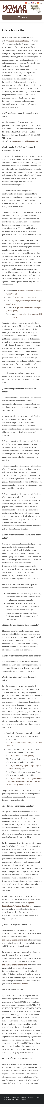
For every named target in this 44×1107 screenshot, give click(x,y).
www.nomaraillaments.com (17, 41)
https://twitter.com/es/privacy (21, 755)
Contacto (31, 1097)
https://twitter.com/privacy (24, 297)
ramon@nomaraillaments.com (25, 141)
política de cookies (20, 983)
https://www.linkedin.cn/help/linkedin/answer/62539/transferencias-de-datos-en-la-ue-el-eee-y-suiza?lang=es (24, 781)
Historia (6, 1097)
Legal (37, 1097)
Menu (24, 17)
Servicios (23, 1097)
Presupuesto (15, 1097)
